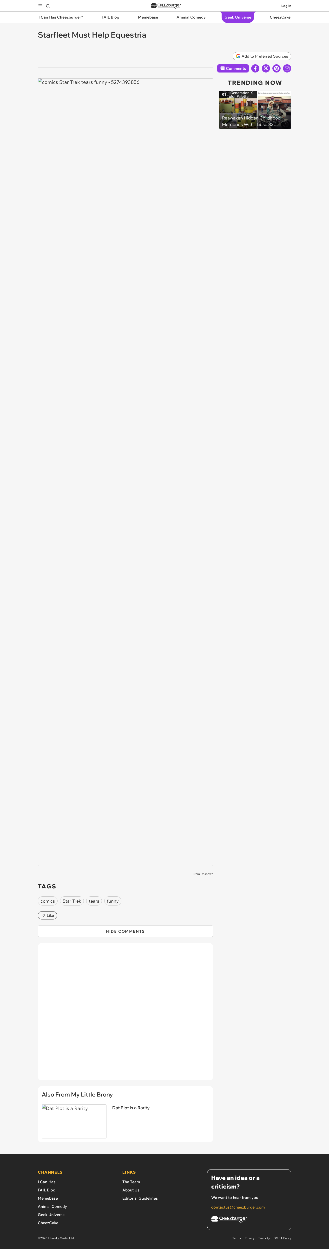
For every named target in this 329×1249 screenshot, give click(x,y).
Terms (236, 1238)
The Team (131, 1181)
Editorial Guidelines (140, 1198)
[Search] (48, 5)
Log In (286, 6)
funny (113, 901)
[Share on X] (266, 68)
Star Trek (72, 901)
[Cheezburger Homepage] (166, 6)
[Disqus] (125, 1014)
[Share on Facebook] (255, 68)
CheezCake (48, 1222)
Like (50, 915)
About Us (130, 1190)
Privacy (250, 1238)
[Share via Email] (287, 68)
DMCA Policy (282, 1238)
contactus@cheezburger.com (238, 1207)
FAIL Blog (46, 1190)
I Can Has (46, 1181)
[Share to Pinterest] (276, 68)
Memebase (48, 1198)
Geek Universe (51, 1214)
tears (94, 901)
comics (47, 901)
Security (264, 1238)
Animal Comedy (52, 1206)
